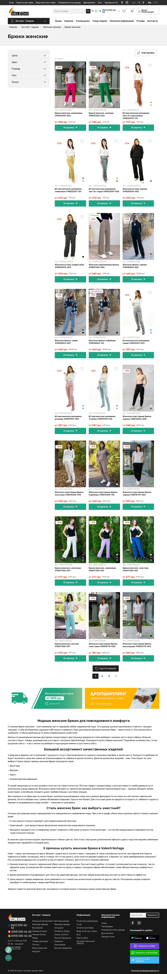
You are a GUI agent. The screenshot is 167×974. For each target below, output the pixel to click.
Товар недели (99, 21)
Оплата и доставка (24, 3)
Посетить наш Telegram (142, 960)
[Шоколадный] (151, 484)
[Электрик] (83, 557)
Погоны (35, 944)
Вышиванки (37, 928)
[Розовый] (151, 333)
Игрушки (36, 951)
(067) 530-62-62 (19, 926)
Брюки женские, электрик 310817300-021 (136, 569)
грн (134, 2)
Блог (100, 3)
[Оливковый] (151, 102)
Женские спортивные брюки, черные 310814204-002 (137, 417)
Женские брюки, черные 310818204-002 (135, 266)
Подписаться (152, 915)
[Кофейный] (151, 254)
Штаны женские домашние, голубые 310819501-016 (102, 417)
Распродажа (83, 21)
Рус (156, 2)
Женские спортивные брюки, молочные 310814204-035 (69, 493)
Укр (149, 2)
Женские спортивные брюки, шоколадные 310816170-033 (137, 645)
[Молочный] (151, 406)
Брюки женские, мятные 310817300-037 (67, 645)
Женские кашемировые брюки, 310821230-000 (104, 266)
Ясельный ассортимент (43, 921)
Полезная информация (122, 21)
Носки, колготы (61, 934)
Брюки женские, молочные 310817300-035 (68, 569)
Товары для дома (40, 941)
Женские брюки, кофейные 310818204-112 (102, 341)
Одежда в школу (39, 931)
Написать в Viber (146, 946)
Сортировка (148, 53)
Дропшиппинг (89, 3)
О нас (11, 3)
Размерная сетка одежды (69, 3)
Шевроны (58, 941)
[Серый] (151, 257)
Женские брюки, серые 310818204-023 (66, 341)
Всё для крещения (62, 938)
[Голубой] (151, 330)
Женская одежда (40, 924)
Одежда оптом (111, 3)
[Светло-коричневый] (83, 178)
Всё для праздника (63, 948)
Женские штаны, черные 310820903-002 (135, 190)
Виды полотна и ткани (45, 3)
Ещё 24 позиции (108, 668)
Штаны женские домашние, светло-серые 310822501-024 (104, 190)
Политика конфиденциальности (145, 971)
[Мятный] (83, 105)
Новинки (68, 21)
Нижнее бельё (39, 934)
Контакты (152, 21)
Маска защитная (39, 948)
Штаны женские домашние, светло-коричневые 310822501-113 (136, 115)
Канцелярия (59, 944)
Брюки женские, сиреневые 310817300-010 (102, 569)
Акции (58, 21)
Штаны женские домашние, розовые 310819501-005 (68, 417)
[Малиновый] (117, 102)
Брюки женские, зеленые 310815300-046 (101, 114)
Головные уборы (62, 931)
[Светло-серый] (151, 105)
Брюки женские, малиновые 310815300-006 (68, 114)
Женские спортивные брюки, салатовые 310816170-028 (103, 645)
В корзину (69, 127)
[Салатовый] (151, 482)
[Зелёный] (83, 102)
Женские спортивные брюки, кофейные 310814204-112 (103, 493)
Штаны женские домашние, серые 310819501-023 (136, 341)
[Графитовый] (151, 181)
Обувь (35, 938)
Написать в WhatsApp (146, 952)
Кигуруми (58, 928)
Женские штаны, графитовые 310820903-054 (69, 266)
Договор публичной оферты (86, 942)
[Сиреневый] (83, 555)
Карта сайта (82, 938)
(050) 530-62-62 (21, 931)
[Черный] (83, 257)
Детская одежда (61, 921)
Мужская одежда (62, 924)
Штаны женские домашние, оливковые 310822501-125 (68, 190)
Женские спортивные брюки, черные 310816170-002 (137, 493)
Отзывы (140, 21)
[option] (45, 698)
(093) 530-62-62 (21, 936)
